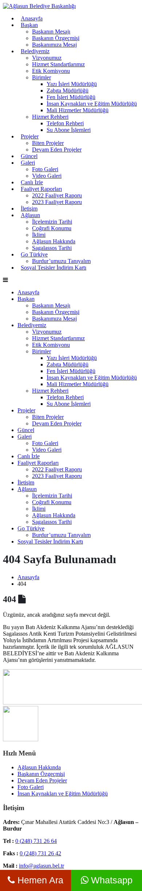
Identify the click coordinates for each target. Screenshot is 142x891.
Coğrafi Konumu (51, 228)
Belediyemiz (35, 51)
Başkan (29, 25)
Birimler (41, 77)
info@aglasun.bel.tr (41, 866)
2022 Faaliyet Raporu (57, 195)
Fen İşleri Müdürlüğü (71, 97)
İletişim (29, 208)
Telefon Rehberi (65, 123)
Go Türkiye (34, 254)
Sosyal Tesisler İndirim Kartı (53, 267)
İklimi (39, 235)
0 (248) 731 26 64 (36, 841)
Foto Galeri (45, 169)
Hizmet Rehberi (50, 117)
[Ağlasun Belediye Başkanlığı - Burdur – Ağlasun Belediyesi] (39, 6)
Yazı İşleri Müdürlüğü (72, 84)
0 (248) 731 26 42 (40, 853)
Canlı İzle (32, 182)
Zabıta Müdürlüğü (67, 90)
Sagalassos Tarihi (52, 248)
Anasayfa (32, 18)
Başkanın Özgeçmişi (55, 38)
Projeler (30, 136)
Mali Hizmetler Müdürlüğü (78, 110)
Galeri (28, 163)
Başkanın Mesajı (51, 31)
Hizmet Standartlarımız (58, 64)
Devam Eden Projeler (57, 149)
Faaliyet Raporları (41, 189)
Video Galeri (47, 176)
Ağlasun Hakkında (53, 241)
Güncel (29, 156)
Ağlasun (30, 215)
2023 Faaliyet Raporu (57, 202)
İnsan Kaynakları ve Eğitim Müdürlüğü (92, 104)
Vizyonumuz (47, 58)
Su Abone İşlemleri (69, 130)
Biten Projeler (48, 143)
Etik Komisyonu (51, 71)
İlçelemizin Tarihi (52, 222)
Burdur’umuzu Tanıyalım (61, 535)
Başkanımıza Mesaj (54, 45)
